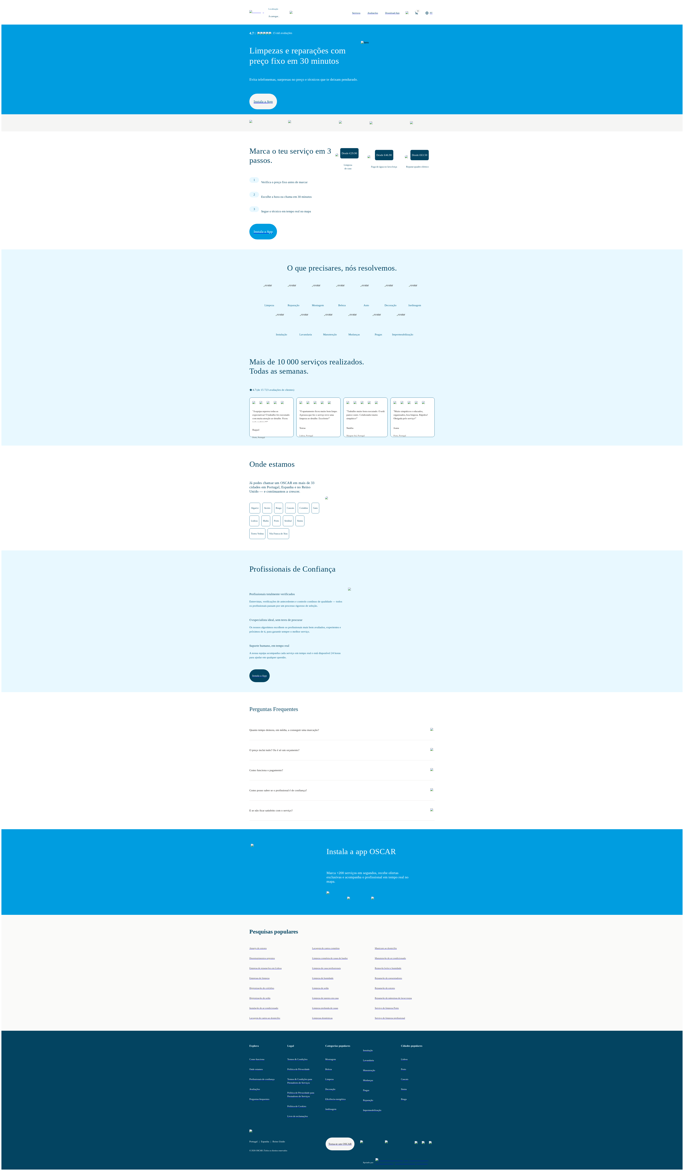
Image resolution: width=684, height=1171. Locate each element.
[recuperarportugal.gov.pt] (405, 1162)
